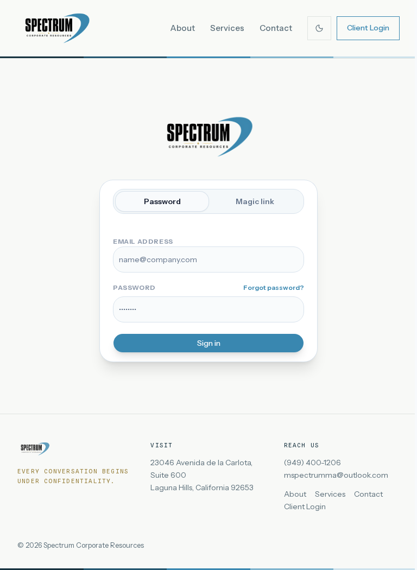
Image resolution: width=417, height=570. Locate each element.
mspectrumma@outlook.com (336, 475)
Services (227, 28)
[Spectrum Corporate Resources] (56, 28)
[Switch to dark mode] (319, 28)
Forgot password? (273, 287)
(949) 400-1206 (312, 462)
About (182, 28)
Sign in (208, 343)
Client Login (368, 28)
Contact (276, 28)
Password (162, 201)
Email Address (143, 241)
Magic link (255, 201)
